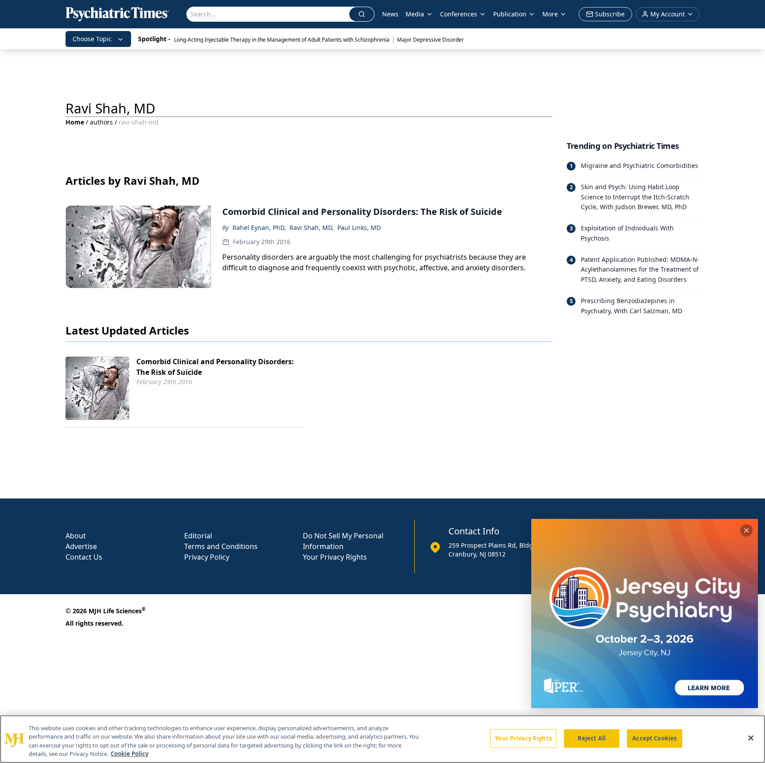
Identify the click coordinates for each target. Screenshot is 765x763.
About (76, 536)
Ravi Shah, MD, (312, 227)
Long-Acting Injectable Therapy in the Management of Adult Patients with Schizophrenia (282, 39)
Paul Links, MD (359, 227)
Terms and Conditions (221, 546)
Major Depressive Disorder (430, 39)
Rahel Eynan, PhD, (259, 227)
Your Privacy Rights (335, 557)
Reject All (592, 738)
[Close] (751, 737)
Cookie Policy (129, 754)
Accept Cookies (654, 738)
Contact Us (84, 557)
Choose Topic (92, 39)
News (390, 14)
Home (75, 122)
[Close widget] (746, 530)
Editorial (198, 536)
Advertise (81, 546)
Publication (509, 14)
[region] (382, 739)
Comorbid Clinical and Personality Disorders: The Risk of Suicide (215, 367)
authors (101, 122)
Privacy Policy (206, 557)
